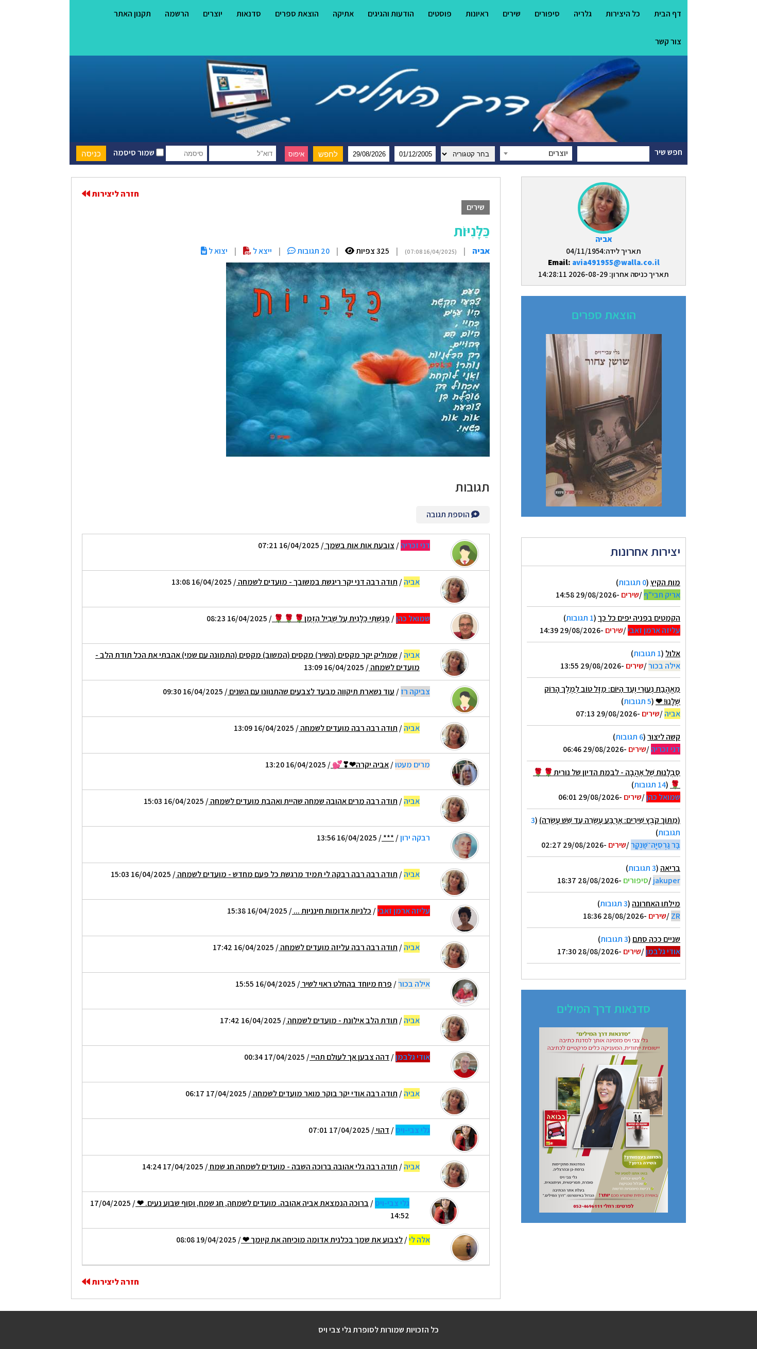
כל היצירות (623, 13)
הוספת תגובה (448, 514)
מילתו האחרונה (656, 903)
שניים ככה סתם (656, 939)
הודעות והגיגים (391, 13)
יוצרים (212, 13)
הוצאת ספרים (297, 13)
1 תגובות (580, 617)
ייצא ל (261, 251)
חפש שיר (668, 152)
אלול (672, 653)
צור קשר (668, 41)
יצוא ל (217, 251)
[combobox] (536, 153)
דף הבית (667, 13)
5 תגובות (637, 701)
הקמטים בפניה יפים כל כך (639, 617)
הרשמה (177, 13)
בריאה (670, 868)
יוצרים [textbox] (558, 153)
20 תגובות (313, 251)
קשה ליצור (663, 736)
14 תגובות (650, 784)
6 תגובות (629, 736)
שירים (512, 13)
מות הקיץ (665, 582)
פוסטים (440, 13)
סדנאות (248, 13)
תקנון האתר (132, 13)
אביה (603, 239)
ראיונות (477, 13)
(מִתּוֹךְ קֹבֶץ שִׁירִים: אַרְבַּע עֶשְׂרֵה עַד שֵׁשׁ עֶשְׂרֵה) (609, 820)
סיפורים (547, 13)
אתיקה (343, 13)
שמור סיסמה (134, 152)
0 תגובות (632, 582)
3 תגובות (642, 868)
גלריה (583, 13)
